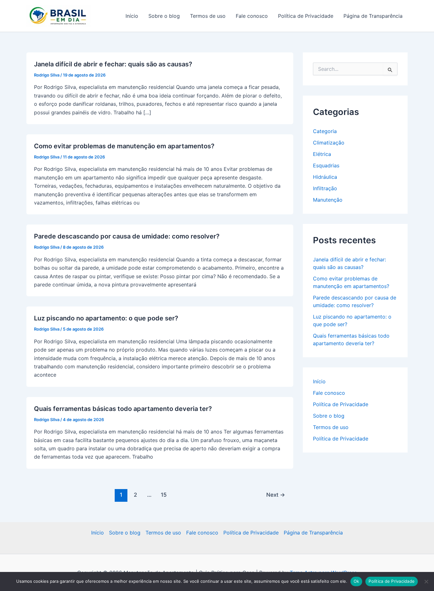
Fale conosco (252, 16)
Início (131, 16)
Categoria (325, 131)
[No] (426, 581)
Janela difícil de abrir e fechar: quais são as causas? (113, 64)
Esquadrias (326, 165)
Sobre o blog (164, 16)
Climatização (328, 142)
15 (164, 494)
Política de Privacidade (305, 16)
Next (275, 494)
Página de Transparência (373, 16)
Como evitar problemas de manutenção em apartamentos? (124, 146)
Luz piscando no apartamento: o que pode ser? (106, 318)
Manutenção (327, 200)
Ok (356, 581)
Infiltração (325, 188)
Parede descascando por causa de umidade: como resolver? (127, 236)
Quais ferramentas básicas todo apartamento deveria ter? (123, 409)
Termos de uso (208, 16)
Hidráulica (325, 177)
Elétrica (322, 154)
